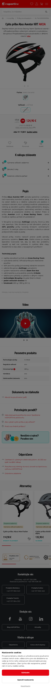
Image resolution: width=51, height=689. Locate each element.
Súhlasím (25, 673)
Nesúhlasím (25, 686)
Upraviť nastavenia (25, 680)
